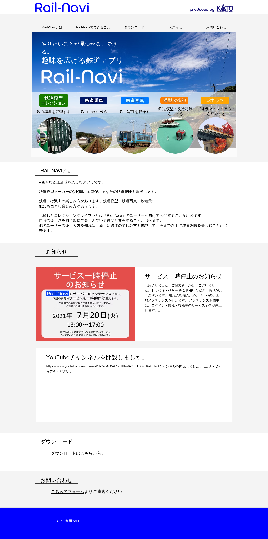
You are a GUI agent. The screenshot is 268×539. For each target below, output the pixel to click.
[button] (56, 251)
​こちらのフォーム (67, 491)
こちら (86, 453)
